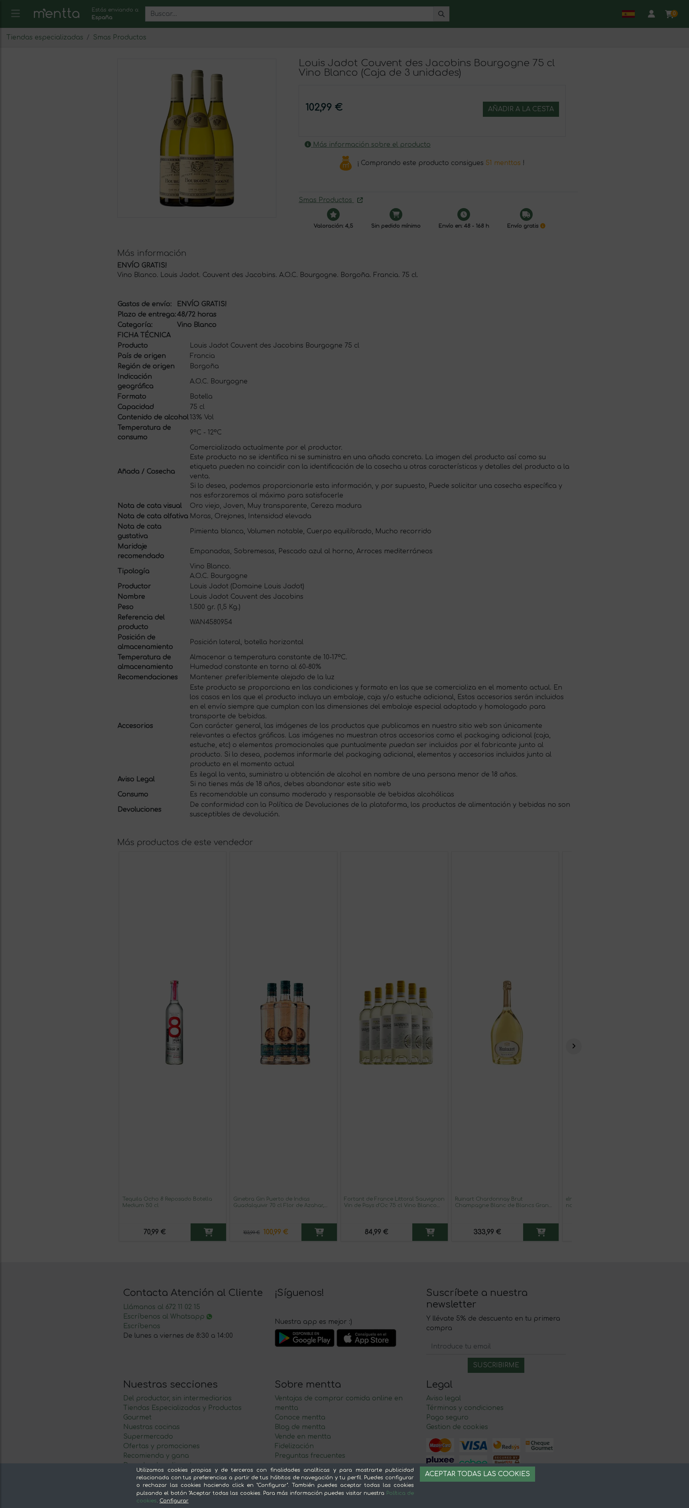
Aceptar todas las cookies (477, 1474)
